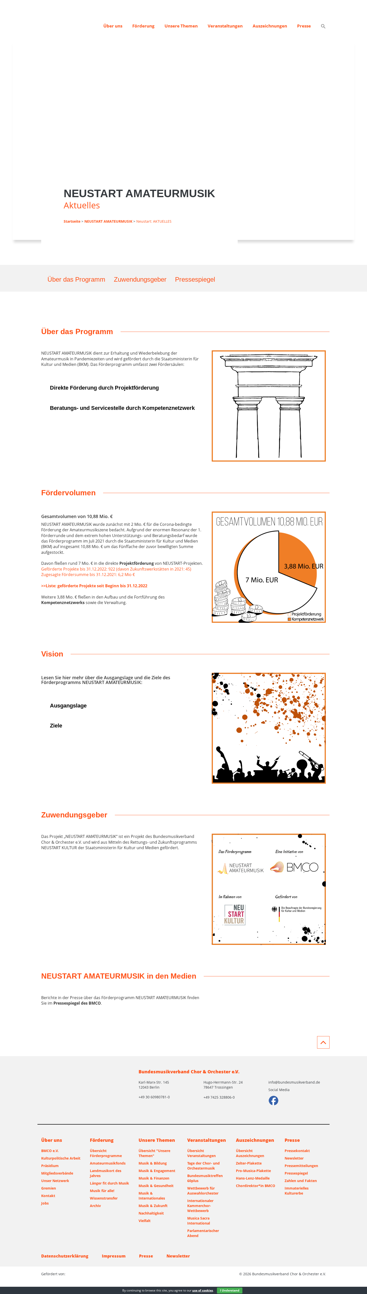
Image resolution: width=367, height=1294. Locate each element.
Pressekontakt (297, 1150)
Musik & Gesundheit (156, 1185)
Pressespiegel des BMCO (77, 1003)
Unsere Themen (181, 26)
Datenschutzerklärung (64, 1256)
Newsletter (294, 1158)
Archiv (95, 1205)
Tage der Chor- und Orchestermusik (203, 1166)
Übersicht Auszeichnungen (250, 1153)
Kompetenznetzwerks (63, 602)
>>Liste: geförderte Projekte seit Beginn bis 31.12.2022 (94, 586)
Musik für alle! (102, 1190)
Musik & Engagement (157, 1170)
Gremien (48, 1188)
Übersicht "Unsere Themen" (154, 1153)
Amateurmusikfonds (108, 1163)
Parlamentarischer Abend (203, 1233)
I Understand (229, 1290)
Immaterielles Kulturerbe (297, 1191)
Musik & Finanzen (154, 1178)
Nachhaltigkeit (151, 1213)
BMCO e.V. (50, 1150)
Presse (304, 26)
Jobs (45, 1203)
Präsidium (50, 1165)
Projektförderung (136, 563)
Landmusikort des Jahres (105, 1173)
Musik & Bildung (153, 1163)
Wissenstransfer (104, 1198)
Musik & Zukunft (153, 1205)
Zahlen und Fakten (301, 1180)
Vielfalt (145, 1220)
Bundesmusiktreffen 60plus (205, 1178)
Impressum (114, 1256)
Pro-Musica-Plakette (253, 1170)
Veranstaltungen (225, 26)
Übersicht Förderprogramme (106, 1153)
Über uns (112, 26)
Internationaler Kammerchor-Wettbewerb (200, 1205)
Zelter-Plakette (249, 1163)
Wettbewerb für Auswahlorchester (202, 1191)
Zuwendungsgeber (140, 279)
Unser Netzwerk (55, 1180)
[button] (323, 26)
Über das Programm (76, 279)
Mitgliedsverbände (57, 1173)
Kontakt (48, 1195)
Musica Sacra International (198, 1221)
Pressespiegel (195, 279)
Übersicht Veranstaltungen (201, 1153)
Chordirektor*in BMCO (255, 1185)
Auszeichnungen (270, 26)
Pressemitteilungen (301, 1165)
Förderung (143, 26)
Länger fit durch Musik (109, 1183)
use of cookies (202, 1290)
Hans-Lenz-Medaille (253, 1178)
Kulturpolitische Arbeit (60, 1158)
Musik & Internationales (152, 1196)
